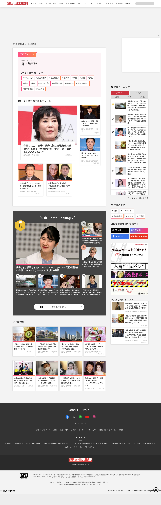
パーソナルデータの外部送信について (57, 443)
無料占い (129, 3)
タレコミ (127, 443)
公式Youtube (141, 236)
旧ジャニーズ (51, 3)
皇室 (61, 3)
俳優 (115, 211)
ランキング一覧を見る (137, 198)
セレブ (130, 216)
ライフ (80, 3)
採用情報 (137, 443)
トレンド (88, 3)
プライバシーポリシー (32, 443)
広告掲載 (103, 443)
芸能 (41, 3)
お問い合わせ (70, 447)
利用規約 (17, 443)
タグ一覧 (119, 3)
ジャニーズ (46, 430)
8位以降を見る (59, 307)
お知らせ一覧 (148, 443)
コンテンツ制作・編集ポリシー (85, 443)
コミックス (99, 3)
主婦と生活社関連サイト (81, 465)
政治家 (141, 216)
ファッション (128, 211)
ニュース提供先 (115, 443)
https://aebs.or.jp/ (89, 477)
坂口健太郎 (117, 216)
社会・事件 (70, 3)
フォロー (119, 230)
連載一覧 (109, 3)
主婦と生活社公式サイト (87, 447)
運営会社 (8, 443)
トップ (33, 3)
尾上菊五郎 (32, 44)
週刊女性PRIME (18, 44)
